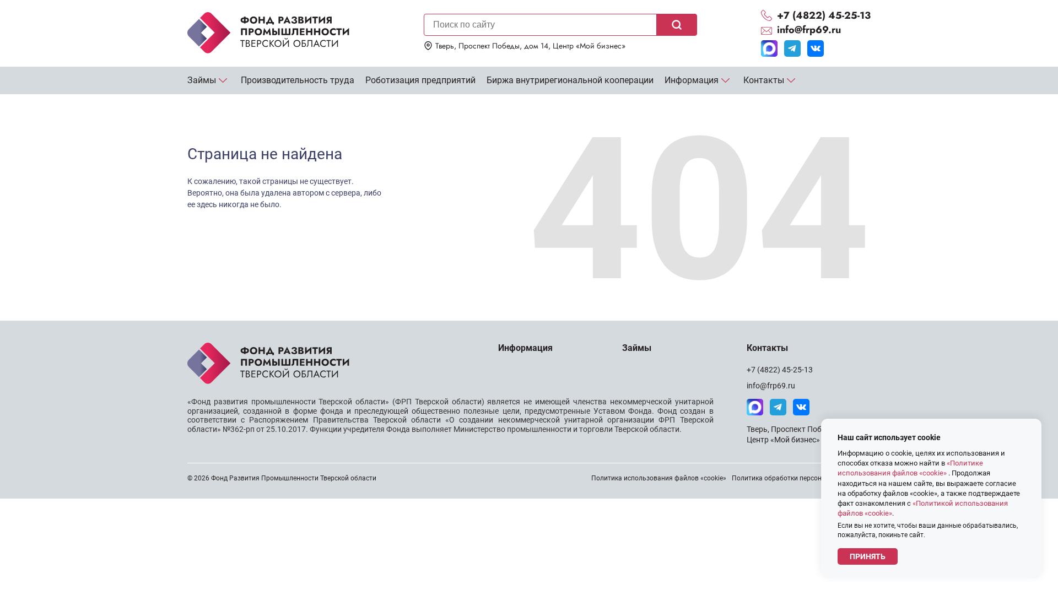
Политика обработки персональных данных (801, 478)
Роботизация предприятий (420, 80)
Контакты (763, 80)
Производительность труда (297, 80)
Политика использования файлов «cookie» (658, 478)
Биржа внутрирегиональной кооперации (570, 80)
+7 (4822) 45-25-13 (780, 369)
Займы (201, 80)
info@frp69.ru (771, 385)
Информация (692, 80)
